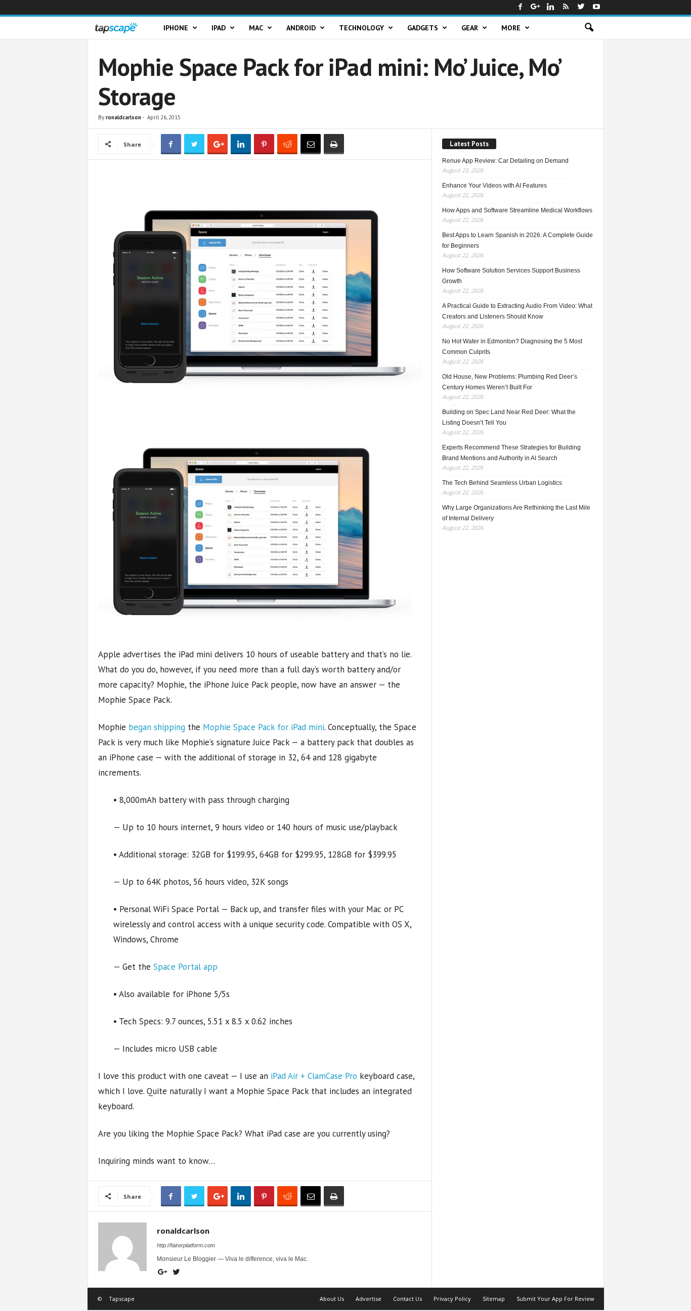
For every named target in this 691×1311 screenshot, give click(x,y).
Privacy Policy (452, 1298)
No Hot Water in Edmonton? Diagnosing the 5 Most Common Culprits (512, 346)
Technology (361, 27)
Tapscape (122, 1298)
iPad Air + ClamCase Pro (314, 1075)
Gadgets (422, 27)
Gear (469, 27)
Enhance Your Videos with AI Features (494, 185)
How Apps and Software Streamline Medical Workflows (517, 210)
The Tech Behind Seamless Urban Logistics (502, 482)
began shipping (156, 727)
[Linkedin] (551, 7)
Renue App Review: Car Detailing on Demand (505, 160)
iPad (218, 27)
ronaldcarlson (123, 117)
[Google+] (536, 7)
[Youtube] (596, 7)
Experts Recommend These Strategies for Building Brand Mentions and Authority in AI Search (511, 453)
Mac (256, 27)
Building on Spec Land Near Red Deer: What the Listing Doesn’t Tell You (509, 417)
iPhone (175, 27)
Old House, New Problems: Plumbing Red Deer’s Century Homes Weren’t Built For (509, 382)
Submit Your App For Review (555, 1298)
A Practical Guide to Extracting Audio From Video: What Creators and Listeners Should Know (517, 311)
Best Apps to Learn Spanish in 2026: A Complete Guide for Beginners (517, 240)
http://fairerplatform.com (186, 1245)
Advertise (368, 1298)
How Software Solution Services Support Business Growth (511, 276)
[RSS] (566, 7)
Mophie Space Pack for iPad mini (263, 727)
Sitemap (494, 1298)
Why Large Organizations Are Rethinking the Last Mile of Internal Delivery (516, 513)
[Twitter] (581, 7)
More (511, 27)
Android (301, 27)
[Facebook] (520, 7)
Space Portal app (185, 966)
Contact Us (407, 1298)
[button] (589, 28)
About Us (332, 1298)
